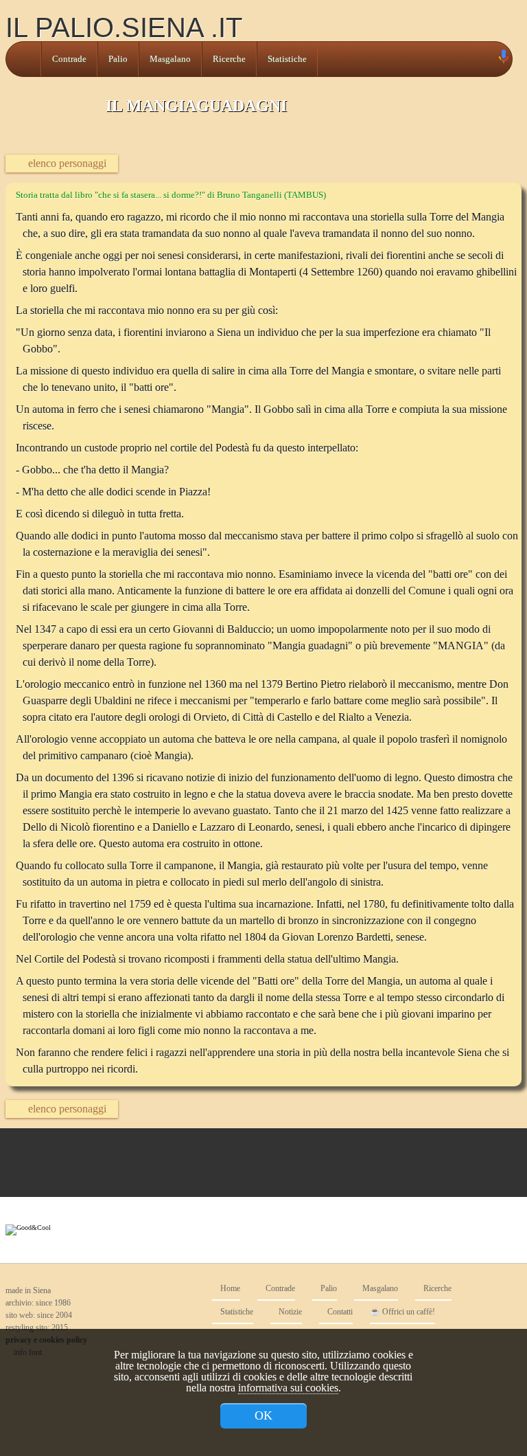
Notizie (289, 1312)
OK (263, 1415)
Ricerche (229, 59)
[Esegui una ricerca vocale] (502, 59)
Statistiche (287, 59)
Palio (118, 59)
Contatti (339, 1312)
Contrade (69, 59)
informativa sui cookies (288, 1387)
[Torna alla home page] (23, 59)
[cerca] (487, 59)
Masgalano (170, 59)
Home (229, 1288)
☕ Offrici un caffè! (402, 1312)
